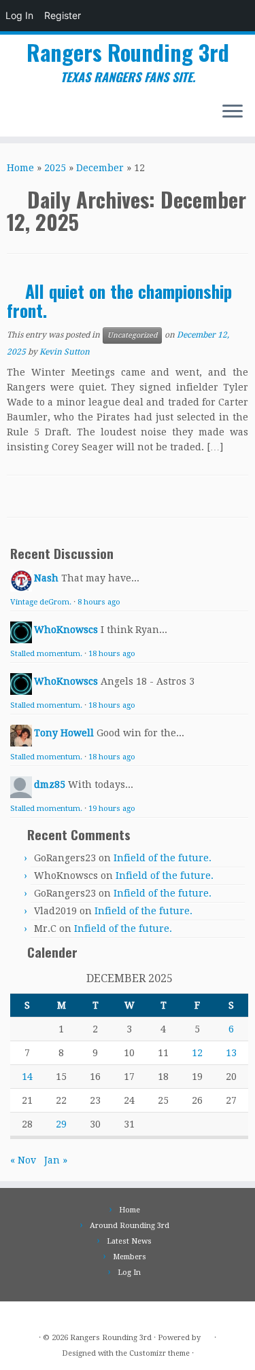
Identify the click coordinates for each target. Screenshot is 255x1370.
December (100, 167)
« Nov (23, 1160)
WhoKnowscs (66, 629)
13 (231, 1052)
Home (20, 167)
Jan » (55, 1160)
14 (27, 1076)
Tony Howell (64, 732)
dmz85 (49, 784)
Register (62, 15)
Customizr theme (159, 1353)
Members (129, 1256)
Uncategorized (132, 335)
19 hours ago (111, 808)
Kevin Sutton (64, 352)
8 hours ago (99, 602)
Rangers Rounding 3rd (128, 52)
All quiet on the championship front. (119, 300)
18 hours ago (111, 653)
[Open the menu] (232, 112)
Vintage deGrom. (40, 602)
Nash (46, 578)
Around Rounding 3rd (129, 1225)
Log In (19, 15)
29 (61, 1124)
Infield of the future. (162, 857)
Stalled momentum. (46, 653)
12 (197, 1052)
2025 (55, 167)
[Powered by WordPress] (207, 1335)
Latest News (129, 1241)
